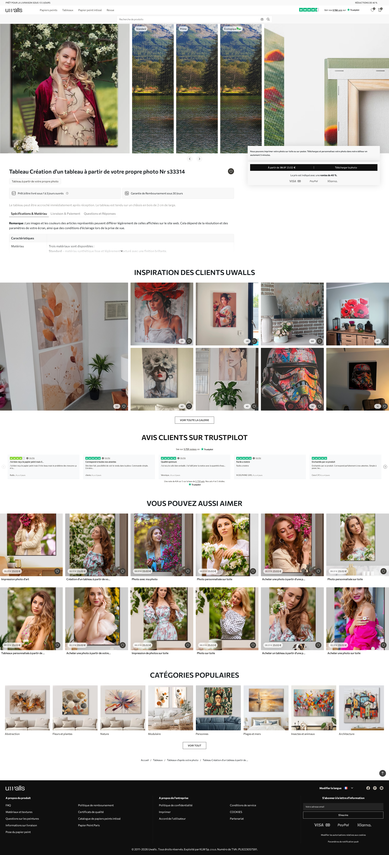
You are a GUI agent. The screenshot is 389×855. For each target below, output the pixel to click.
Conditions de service (243, 805)
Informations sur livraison (21, 825)
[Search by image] (262, 19)
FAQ (8, 805)
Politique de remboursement (96, 805)
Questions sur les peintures (22, 818)
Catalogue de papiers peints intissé (99, 818)
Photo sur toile (206, 653)
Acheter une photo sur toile (343, 653)
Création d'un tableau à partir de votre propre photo (88, 579)
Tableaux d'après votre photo (182, 760)
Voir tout (194, 745)
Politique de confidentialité (176, 805)
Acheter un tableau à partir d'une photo (284, 653)
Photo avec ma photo (145, 579)
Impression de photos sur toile (150, 653)
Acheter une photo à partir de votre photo (88, 653)
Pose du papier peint (18, 832)
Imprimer (165, 812)
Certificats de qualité (91, 812)
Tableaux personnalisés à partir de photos (23, 653)
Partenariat (237, 818)
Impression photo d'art (15, 579)
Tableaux (158, 760)
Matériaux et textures (19, 812)
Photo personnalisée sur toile (214, 579)
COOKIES (236, 812)
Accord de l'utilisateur (172, 818)
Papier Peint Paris (89, 825)
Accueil (145, 760)
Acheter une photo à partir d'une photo (284, 579)
